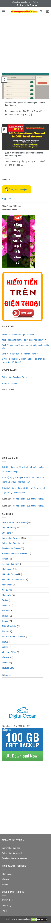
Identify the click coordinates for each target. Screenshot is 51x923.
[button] (3, 11)
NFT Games (7, 590)
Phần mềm (6, 595)
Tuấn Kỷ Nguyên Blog (11, 477)
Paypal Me (6, 198)
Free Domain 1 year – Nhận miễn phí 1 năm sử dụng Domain (25, 104)
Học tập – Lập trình (10, 564)
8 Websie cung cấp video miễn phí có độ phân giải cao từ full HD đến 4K (24, 361)
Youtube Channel (9, 383)
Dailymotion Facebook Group (14, 377)
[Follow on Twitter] (23, 5)
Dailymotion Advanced (12, 538)
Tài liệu (5, 616)
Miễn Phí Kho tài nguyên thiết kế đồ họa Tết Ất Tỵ (24, 340)
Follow (35, 2)
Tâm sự (5, 621)
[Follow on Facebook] (15, 5)
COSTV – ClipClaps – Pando (14, 522)
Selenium (6, 605)
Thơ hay (5, 631)
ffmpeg (5, 558)
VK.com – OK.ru (9, 652)
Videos (5, 647)
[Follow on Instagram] (17, 5)
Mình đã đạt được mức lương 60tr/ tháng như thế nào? (23, 479)
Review (5, 600)
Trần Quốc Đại (8, 488)
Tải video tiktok (9, 467)
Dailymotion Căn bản (11, 543)
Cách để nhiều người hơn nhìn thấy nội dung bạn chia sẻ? (25, 347)
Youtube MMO (8, 668)
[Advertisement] (25, 42)
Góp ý (4, 910)
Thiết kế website (9, 626)
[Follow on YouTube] (33, 5)
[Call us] (28, 5)
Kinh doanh (7, 584)
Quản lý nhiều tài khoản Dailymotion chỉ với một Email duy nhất (24, 154)
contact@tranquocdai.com (20, 2)
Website (5, 657)
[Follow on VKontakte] (36, 5)
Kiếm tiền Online (9, 574)
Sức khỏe (6, 610)
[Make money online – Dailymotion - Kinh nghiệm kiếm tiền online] (24, 11)
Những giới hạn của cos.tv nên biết (28, 498)
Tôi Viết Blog (7, 900)
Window (5, 662)
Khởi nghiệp (7, 569)
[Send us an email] (25, 5)
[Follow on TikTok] (20, 5)
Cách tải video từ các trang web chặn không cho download (23, 490)
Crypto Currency (9, 527)
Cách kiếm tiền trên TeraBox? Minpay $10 (20, 353)
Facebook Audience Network (14, 553)
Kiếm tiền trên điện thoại (13, 579)
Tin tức (5, 642)
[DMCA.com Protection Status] (39, 919)
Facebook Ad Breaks (11, 548)
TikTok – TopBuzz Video (12, 636)
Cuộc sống (6, 533)
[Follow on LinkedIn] (30, 5)
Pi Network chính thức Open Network (18, 334)
